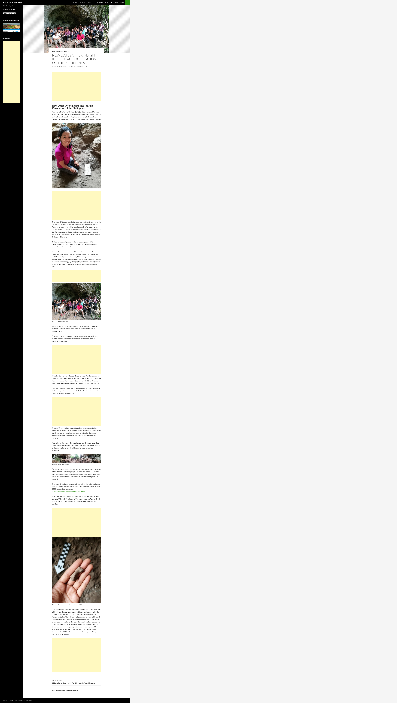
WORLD (90, 2)
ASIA (53, 51)
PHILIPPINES (59, 51)
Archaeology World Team (78, 66)
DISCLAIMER (99, 2)
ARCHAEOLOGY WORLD (13, 2)
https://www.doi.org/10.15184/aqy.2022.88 (69, 491)
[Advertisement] (76, 86)
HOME (75, 2)
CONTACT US (108, 2)
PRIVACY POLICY (119, 2)
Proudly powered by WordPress (23, 700)
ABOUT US (82, 2)
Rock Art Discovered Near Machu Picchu (65, 689)
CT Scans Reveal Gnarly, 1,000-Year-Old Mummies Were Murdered (73, 682)
